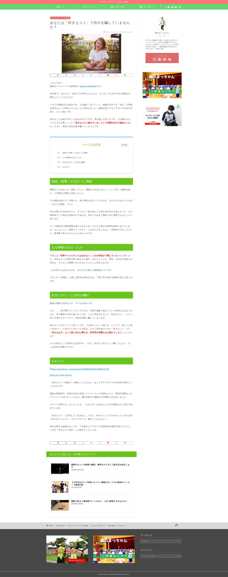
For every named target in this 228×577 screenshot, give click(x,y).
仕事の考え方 (60, 525)
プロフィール (90, 7)
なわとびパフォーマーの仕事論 (60, 18)
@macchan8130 (88, 86)
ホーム (62, 7)
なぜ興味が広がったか (72, 157)
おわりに (67, 167)
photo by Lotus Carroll (61, 375)
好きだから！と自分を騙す (74, 162)
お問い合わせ (147, 7)
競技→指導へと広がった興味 (75, 153)
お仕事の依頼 (119, 7)
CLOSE (124, 145)
